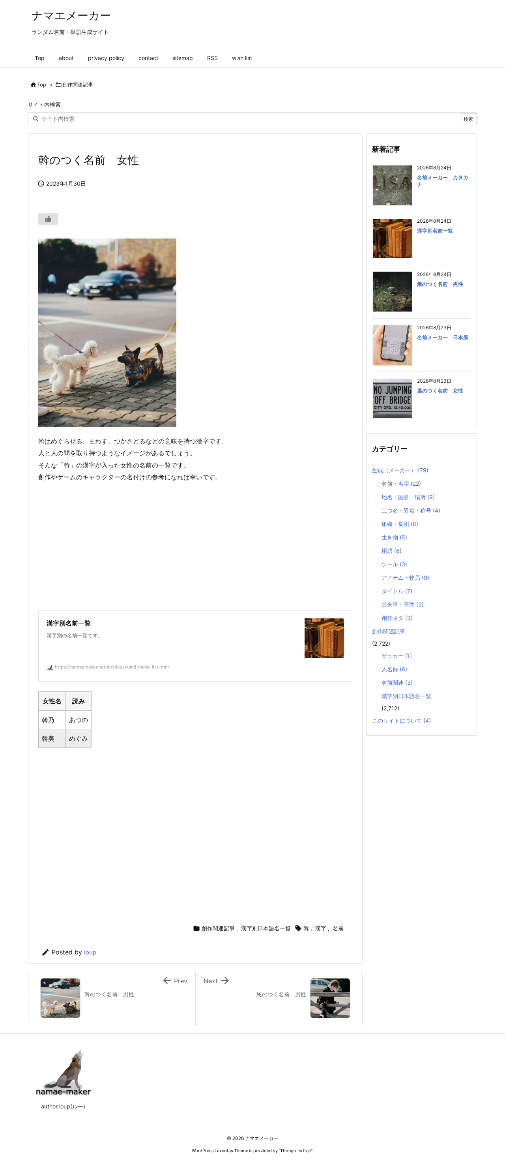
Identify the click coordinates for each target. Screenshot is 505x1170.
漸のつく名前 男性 (440, 284)
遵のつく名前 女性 (440, 390)
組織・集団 (400, 523)
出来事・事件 (403, 604)
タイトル (397, 591)
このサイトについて (401, 720)
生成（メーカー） (400, 470)
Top (41, 84)
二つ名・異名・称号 (411, 510)
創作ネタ (397, 617)
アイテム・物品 (405, 577)
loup (90, 952)
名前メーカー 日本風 (442, 337)
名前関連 (397, 682)
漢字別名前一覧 (435, 230)
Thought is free (295, 1150)
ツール (394, 564)
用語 (392, 550)
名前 (338, 928)
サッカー (397, 655)
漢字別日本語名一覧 (266, 928)
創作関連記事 (77, 84)
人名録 (394, 669)
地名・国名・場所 (408, 497)
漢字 (320, 928)
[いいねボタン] (48, 219)
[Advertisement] (195, 546)
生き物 (394, 537)
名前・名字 (401, 483)
